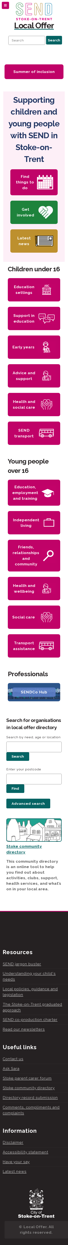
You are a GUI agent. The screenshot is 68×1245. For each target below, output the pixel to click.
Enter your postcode (23, 769)
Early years (23, 347)
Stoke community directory (29, 1088)
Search (18, 756)
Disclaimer (13, 1142)
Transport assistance (24, 646)
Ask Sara (11, 1068)
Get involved (25, 212)
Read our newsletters (24, 1029)
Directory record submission (30, 1097)
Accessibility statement (25, 1152)
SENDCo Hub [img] (34, 692)
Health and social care (24, 404)
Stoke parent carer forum (27, 1078)
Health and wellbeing (24, 588)
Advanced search (28, 804)
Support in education (24, 318)
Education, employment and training (25, 492)
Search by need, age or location (33, 737)
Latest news (24, 241)
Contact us (13, 1059)
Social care (23, 617)
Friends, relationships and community (26, 555)
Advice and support (24, 376)
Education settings (24, 290)
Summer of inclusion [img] (34, 71)
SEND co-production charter (30, 1019)
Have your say (16, 1161)
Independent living (26, 523)
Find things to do (25, 182)
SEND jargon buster (22, 964)
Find (15, 788)
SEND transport (24, 433)
